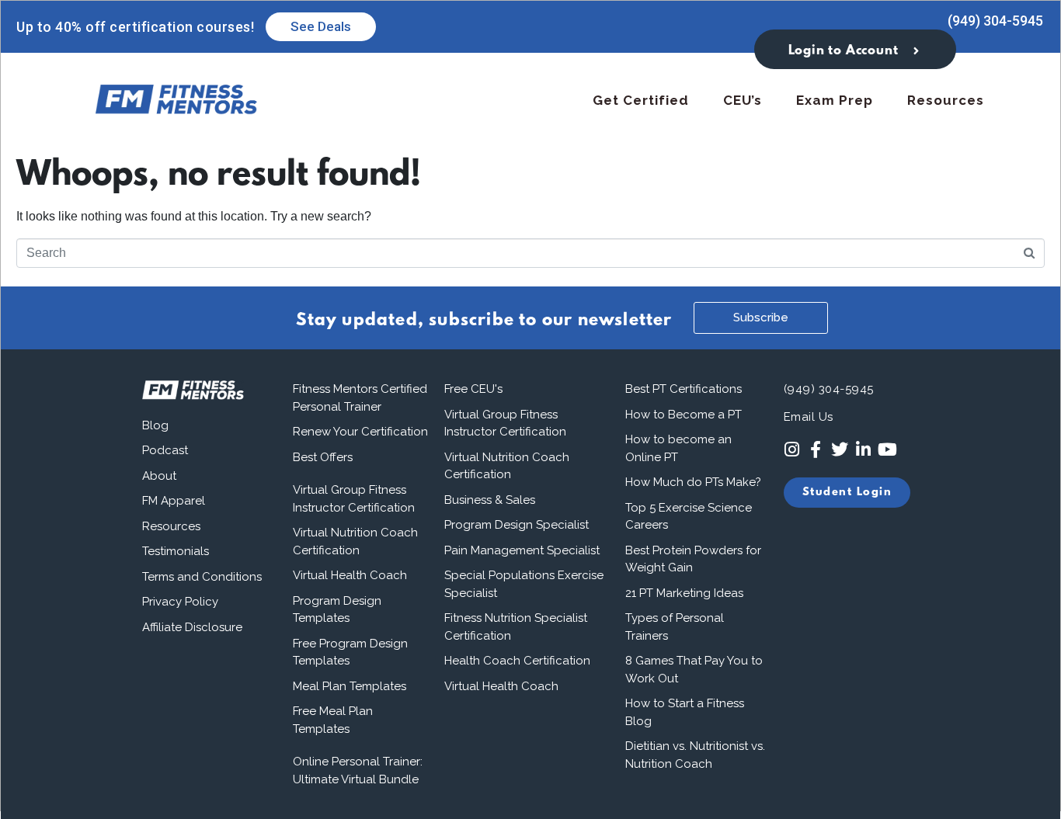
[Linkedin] (863, 450)
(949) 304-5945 (995, 20)
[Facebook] (815, 450)
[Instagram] (792, 450)
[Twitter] (839, 450)
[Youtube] (887, 450)
